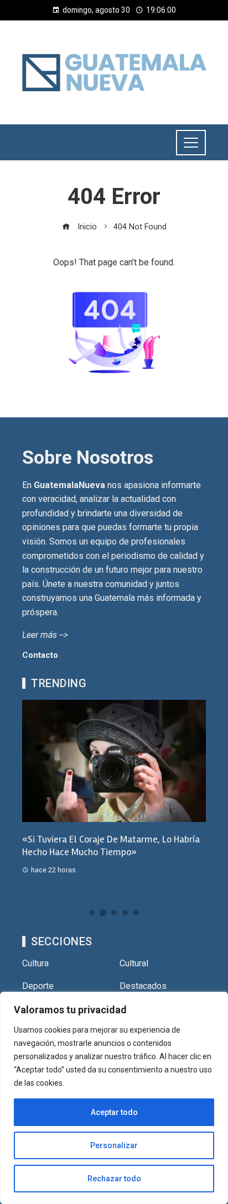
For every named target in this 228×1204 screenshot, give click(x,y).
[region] (114, 1098)
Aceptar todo (114, 1112)
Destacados (143, 986)
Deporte (38, 986)
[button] (92, 912)
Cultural (134, 963)
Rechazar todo (114, 1178)
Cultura (35, 963)
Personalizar (114, 1145)
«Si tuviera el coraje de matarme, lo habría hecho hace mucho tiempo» (111, 845)
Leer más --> (45, 635)
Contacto (40, 655)
